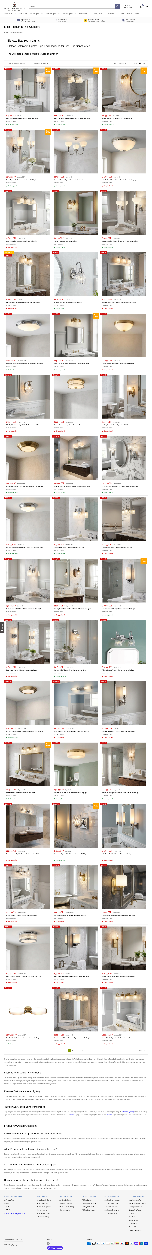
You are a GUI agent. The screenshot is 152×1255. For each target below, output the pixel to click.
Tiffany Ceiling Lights (89, 1203)
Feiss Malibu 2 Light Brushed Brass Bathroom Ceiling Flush (119, 363)
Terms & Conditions (135, 1230)
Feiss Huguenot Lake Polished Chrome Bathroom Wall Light (72, 118)
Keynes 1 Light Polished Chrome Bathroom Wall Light (70, 670)
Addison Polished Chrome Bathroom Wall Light (68, 302)
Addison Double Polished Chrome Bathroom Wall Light (118, 670)
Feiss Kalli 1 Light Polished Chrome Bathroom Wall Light (70, 854)
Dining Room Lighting (44, 1200)
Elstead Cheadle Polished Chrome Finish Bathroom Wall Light (120, 241)
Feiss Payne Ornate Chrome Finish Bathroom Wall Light (118, 731)
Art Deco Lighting (65, 1200)
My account (128, 7)
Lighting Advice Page (135, 1200)
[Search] (117, 6)
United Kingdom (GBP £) (11, 1239)
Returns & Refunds (135, 1210)
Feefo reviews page (16, 1118)
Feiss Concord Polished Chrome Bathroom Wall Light (22, 118)
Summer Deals (9, 14)
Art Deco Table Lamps (111, 1203)
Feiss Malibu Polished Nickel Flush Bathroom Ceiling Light (119, 180)
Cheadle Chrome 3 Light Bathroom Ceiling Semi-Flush (70, 180)
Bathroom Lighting (43, 1217)
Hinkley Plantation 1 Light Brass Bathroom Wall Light (70, 915)
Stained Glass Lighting (66, 1207)
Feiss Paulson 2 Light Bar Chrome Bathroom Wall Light (22, 854)
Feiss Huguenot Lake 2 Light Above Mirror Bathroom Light (71, 363)
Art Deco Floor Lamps (111, 1207)
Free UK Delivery (28, 20)
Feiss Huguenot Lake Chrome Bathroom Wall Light (21, 180)
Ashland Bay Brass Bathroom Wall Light (66, 241)
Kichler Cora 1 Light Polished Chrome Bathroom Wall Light (23, 609)
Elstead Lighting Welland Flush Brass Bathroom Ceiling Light (24, 731)
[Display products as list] (144, 63)
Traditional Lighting (65, 1203)
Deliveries (109, 1115)
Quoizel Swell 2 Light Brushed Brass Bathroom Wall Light (23, 302)
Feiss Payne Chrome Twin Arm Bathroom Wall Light (21, 670)
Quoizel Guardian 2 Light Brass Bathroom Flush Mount (70, 425)
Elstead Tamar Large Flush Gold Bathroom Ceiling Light (70, 792)
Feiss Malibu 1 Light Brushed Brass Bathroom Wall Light (118, 915)
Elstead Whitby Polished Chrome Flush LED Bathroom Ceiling (24, 547)
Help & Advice (130, 20)
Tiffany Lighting (68, 14)
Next (140, 1050)
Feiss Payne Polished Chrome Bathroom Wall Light (117, 854)
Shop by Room (97, 14)
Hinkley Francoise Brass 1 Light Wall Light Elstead (117, 425)
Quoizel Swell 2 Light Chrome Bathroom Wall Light (117, 547)
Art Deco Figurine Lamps (112, 1200)
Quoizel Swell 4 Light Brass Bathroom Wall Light (116, 1038)
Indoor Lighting (35, 14)
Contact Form (133, 1223)
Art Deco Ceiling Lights (112, 1210)
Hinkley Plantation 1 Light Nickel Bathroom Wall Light (22, 425)
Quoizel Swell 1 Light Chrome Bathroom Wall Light (69, 547)
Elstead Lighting (11, 121)
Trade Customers (126, 14)
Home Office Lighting (43, 1207)
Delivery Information (135, 1207)
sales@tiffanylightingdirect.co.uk (14, 1213)
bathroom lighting (128, 1112)
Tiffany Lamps (87, 1200)
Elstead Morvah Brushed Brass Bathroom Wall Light (117, 118)
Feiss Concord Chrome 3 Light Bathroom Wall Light (21, 241)
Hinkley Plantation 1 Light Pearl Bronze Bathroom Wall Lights (72, 609)
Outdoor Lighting (51, 14)
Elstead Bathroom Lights (16, 32)
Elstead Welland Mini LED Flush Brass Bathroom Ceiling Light (24, 486)
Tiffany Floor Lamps (88, 1210)
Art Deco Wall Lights (111, 1213)
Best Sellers (23, 14)
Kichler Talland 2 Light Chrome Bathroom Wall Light (21, 915)
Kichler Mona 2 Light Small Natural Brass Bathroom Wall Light (120, 792)
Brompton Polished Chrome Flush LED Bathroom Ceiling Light (24, 363)
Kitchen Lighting (42, 1210)
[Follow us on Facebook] (48, 1243)
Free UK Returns (62, 20)
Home (6, 32)
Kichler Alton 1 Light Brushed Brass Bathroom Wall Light (118, 976)
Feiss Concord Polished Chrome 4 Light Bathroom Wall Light (72, 1038)
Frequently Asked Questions (137, 1203)
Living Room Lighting (43, 1213)
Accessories (111, 14)
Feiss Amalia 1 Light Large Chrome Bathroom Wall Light (118, 609)
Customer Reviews (96, 20)
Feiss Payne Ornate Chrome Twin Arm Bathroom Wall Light (72, 731)
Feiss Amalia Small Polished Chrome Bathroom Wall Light (71, 976)
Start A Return (133, 1220)
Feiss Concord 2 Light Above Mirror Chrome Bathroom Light (72, 486)
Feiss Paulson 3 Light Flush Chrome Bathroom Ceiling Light (24, 976)
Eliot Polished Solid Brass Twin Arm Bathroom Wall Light (23, 1038)
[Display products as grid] (140, 63)
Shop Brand (83, 14)
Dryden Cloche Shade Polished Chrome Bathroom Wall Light (120, 486)
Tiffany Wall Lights (88, 1207)
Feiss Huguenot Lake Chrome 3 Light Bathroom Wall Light (119, 302)
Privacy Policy (133, 1227)
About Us (138, 14)
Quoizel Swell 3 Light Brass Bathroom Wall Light (20, 792)
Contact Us (132, 1213)
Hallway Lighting (42, 1203)
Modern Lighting (64, 1210)
